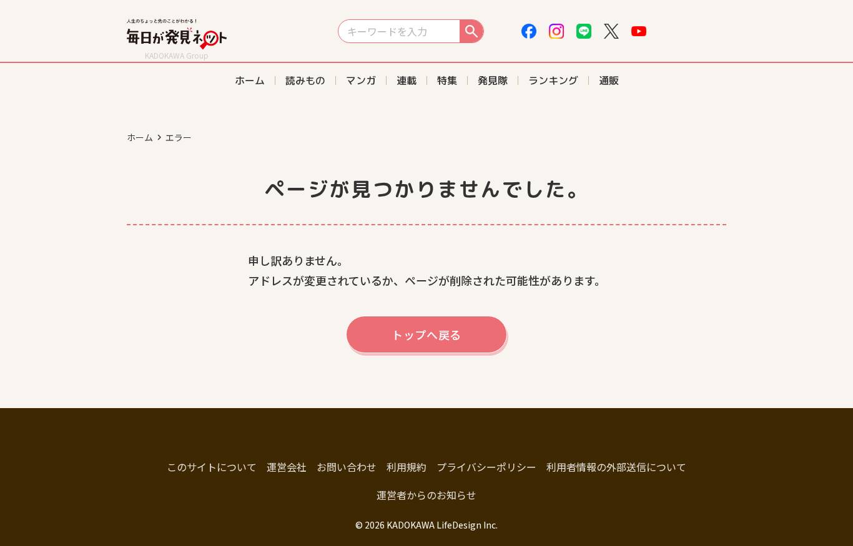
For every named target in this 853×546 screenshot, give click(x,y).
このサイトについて (212, 466)
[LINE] (583, 31)
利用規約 (406, 466)
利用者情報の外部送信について (616, 466)
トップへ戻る (426, 334)
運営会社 (287, 466)
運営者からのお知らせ (426, 494)
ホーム (140, 137)
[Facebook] (528, 31)
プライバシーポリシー (486, 466)
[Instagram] (556, 31)
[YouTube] (638, 31)
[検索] (471, 31)
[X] (611, 31)
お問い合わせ (347, 466)
